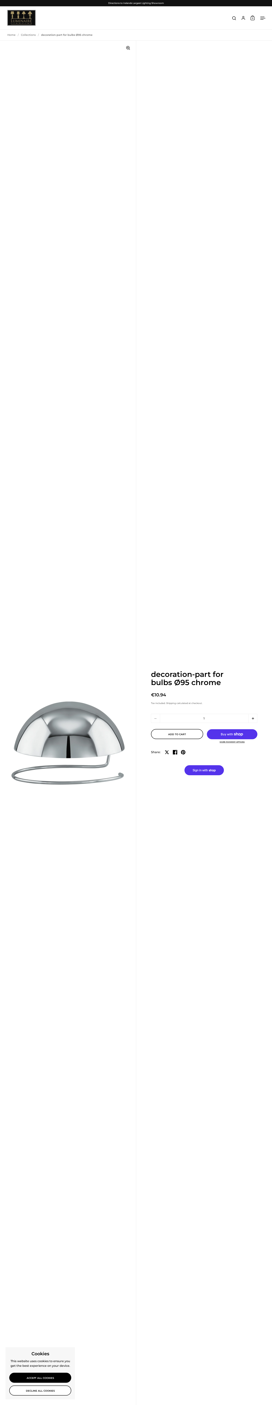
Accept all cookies (40, 1377)
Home (11, 35)
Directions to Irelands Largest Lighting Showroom (136, 3)
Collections (28, 35)
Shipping (171, 703)
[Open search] (234, 18)
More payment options (232, 742)
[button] (252, 718)
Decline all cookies (40, 1390)
